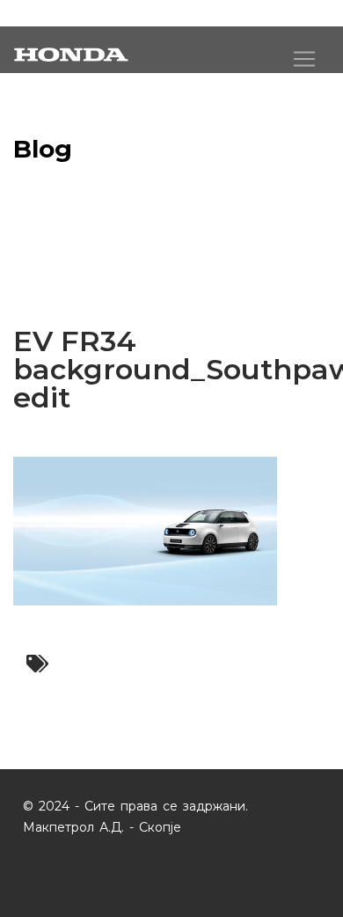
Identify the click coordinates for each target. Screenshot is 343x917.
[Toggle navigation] (304, 59)
